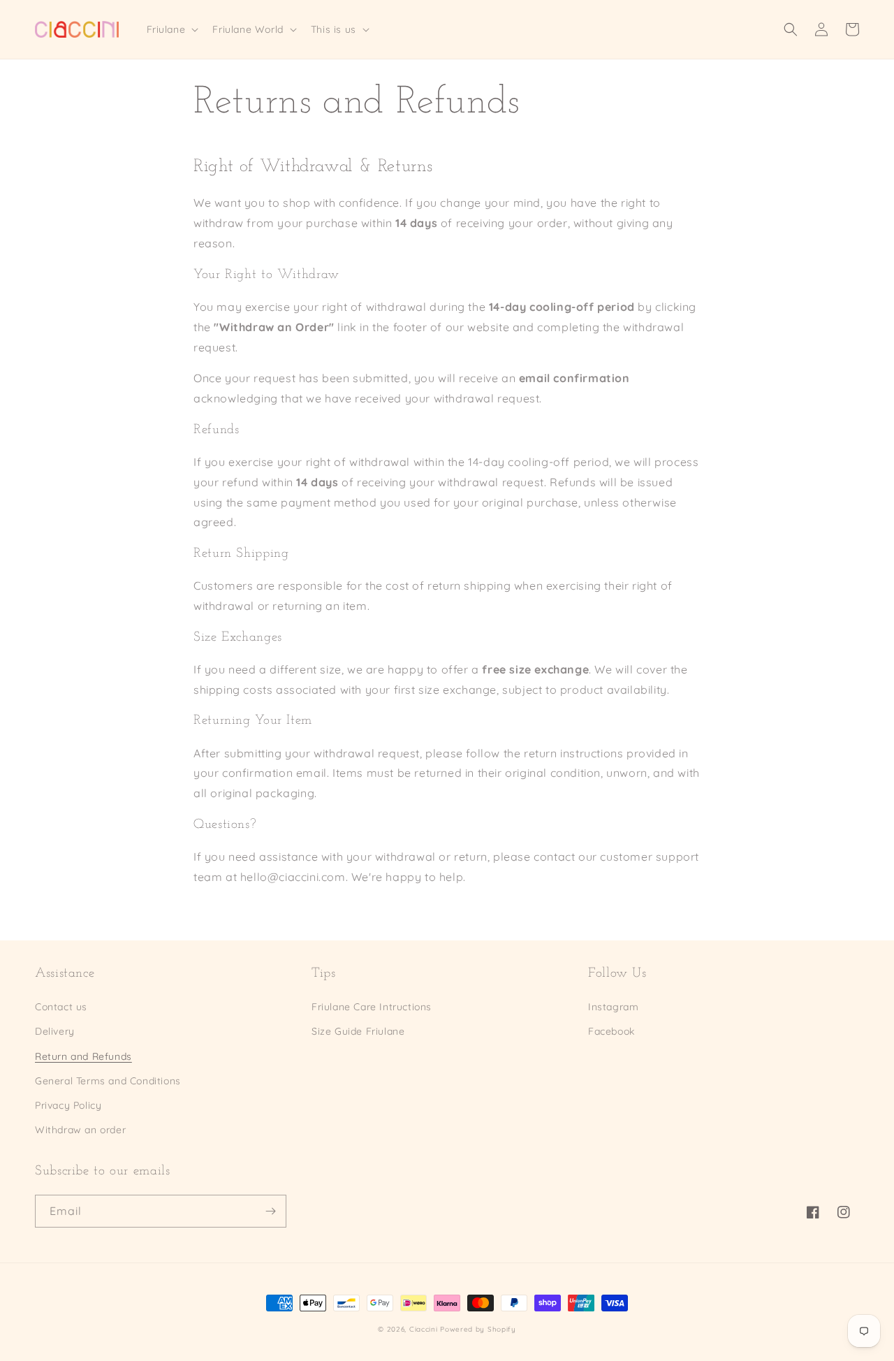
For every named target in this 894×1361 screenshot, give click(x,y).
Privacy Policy (68, 1105)
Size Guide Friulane (358, 1031)
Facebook (611, 1031)
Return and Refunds (83, 1056)
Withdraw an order (80, 1129)
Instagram (613, 1006)
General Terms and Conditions (108, 1081)
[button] (171, 29)
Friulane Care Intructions (372, 1006)
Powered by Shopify (478, 1329)
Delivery (55, 1031)
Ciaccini (423, 1329)
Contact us (61, 1006)
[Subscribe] (270, 1211)
